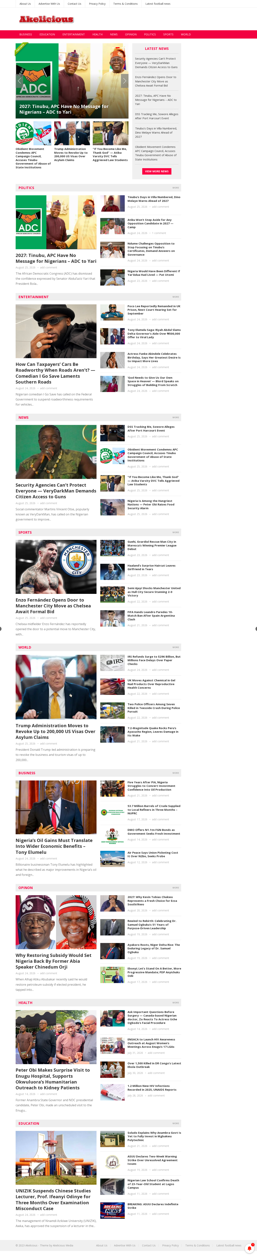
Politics (150, 34)
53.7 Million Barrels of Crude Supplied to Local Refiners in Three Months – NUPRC (154, 809)
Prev (19, 81)
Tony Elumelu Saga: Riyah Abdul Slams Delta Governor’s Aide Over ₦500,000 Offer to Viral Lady (154, 333)
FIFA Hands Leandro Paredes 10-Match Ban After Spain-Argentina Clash (151, 615)
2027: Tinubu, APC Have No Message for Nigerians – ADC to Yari (64, 109)
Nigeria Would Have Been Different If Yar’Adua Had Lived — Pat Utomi (154, 273)
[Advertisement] (172, 19)
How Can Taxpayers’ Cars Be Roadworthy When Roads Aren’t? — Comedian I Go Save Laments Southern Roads (55, 373)
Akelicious (31, 1245)
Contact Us (74, 3)
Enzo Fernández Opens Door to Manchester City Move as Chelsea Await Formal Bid (155, 81)
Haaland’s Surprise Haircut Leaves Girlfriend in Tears (152, 567)
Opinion (131, 34)
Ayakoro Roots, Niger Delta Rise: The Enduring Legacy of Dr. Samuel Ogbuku (154, 948)
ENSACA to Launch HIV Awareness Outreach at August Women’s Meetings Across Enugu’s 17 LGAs (151, 1043)
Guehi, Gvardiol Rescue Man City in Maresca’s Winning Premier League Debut (152, 545)
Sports (168, 34)
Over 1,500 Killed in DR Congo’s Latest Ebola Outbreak (154, 1065)
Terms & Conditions (125, 3)
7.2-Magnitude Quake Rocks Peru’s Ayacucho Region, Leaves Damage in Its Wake (153, 731)
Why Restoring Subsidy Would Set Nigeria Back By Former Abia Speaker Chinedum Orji (53, 961)
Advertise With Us (49, 3)
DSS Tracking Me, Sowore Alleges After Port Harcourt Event (151, 428)
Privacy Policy (97, 3)
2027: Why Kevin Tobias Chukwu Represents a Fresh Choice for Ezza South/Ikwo (152, 900)
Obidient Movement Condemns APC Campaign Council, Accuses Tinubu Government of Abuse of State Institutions (33, 158)
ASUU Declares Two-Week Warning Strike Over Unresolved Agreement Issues (153, 1160)
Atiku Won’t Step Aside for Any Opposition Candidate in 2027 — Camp (150, 223)
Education (47, 34)
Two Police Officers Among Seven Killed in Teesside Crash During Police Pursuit (154, 707)
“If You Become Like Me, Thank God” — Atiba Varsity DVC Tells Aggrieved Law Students (110, 154)
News (114, 34)
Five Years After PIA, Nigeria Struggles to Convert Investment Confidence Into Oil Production (151, 785)
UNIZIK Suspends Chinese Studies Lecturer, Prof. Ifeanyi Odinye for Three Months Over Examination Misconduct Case (53, 1199)
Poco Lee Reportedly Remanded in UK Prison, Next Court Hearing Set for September (154, 309)
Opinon (25, 887)
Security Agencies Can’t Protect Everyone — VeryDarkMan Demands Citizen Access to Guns (156, 63)
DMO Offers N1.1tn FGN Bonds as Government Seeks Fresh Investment (154, 831)
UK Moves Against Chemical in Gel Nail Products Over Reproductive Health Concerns (151, 683)
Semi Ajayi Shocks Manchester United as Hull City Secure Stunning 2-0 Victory (154, 591)
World (186, 34)
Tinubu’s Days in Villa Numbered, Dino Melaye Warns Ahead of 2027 (156, 132)
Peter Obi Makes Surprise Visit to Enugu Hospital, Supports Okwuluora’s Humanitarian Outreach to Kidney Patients (53, 1079)
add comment (48, 267)
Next (124, 81)
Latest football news (157, 3)
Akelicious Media (63, 1245)
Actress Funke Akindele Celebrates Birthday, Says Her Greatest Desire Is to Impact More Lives (154, 357)
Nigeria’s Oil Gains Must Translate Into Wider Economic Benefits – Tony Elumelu (54, 846)
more (176, 187)
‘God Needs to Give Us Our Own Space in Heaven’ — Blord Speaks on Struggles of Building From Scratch (153, 381)
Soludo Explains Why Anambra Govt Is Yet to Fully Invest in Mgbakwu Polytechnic (154, 1136)
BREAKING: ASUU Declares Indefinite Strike (153, 1206)
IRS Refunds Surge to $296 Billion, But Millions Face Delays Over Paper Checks (154, 660)
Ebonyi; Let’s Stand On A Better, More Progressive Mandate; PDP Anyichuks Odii (154, 972)
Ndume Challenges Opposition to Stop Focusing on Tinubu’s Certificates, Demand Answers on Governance (151, 249)
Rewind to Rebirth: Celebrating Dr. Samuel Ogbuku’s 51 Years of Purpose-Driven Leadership (152, 924)
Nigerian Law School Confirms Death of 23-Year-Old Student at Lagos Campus (153, 1183)
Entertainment (73, 34)
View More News (157, 171)
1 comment (159, 233)
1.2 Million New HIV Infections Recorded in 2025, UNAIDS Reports (152, 1087)
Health (97, 34)
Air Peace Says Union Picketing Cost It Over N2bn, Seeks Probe (153, 854)
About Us (25, 3)
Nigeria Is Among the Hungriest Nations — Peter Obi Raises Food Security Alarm (151, 504)
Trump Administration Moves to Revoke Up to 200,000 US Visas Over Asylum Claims (71, 154)
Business (25, 34)
